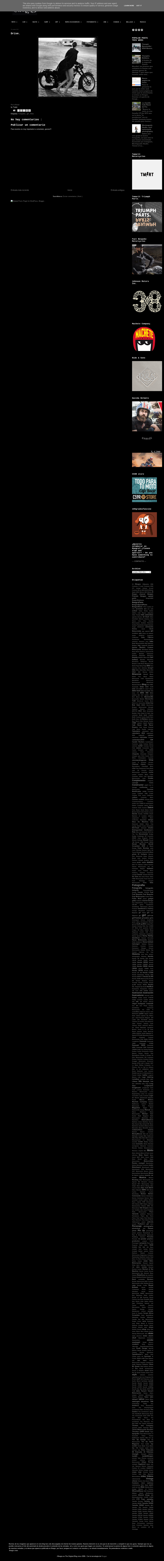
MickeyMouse (137, 1134)
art (152, 631)
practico (150, 1239)
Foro (146, 882)
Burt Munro (136, 721)
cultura (136, 797)
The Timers (143, 1423)
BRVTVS (135, 711)
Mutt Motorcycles (145, 1179)
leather (145, 1075)
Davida (135, 814)
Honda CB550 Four (146, 968)
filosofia (150, 874)
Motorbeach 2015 (147, 1167)
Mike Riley (135, 1138)
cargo (141, 744)
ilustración (148, 993)
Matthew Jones (137, 1122)
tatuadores (145, 1401)
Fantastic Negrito (139, 868)
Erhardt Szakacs (144, 860)
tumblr (137, 1456)
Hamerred (142, 934)
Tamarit (144, 1391)
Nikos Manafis (137, 1190)
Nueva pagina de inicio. (146, 80)
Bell (151, 657)
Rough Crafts (143, 1285)
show (134, 1331)
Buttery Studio (148, 721)
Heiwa (145, 942)
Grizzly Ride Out (143, 926)
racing (146, 1249)
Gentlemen (149, 904)
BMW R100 (136, 691)
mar (152, 1110)
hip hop (149, 952)
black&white (149, 678)
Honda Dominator (138, 974)
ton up (151, 1437)
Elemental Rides (142, 856)
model (141, 1142)
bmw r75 (136, 693)
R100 (151, 1245)
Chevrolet (144, 754)
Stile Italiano (144, 1366)
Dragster (145, 838)
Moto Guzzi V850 (147, 1157)
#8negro (138, 584)
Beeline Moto (142, 657)
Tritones (149, 1452)
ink (138, 1001)
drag (140, 838)
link (151, 1081)
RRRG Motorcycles (146, 1293)
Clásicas (136, 764)
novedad (135, 1200)
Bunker (151, 719)
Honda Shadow (142, 980)
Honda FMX (149, 974)
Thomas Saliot (137, 1427)
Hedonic (150, 940)
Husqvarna (136, 988)
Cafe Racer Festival (146, 727)
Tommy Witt (144, 1437)
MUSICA (143, 22)
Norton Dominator (147, 1196)
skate (150, 1333)
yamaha (150, 1499)
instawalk (149, 1003)
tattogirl (135, 1399)
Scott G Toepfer (137, 1313)
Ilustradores (138, 995)
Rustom (146, 1297)
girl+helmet (137, 918)
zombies (144, 1527)
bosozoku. (142, 703)
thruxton (150, 1429)
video (144, 1476)
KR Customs (149, 1057)
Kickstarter (145, 1051)
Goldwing (150, 920)
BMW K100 (149, 687)
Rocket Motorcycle (138, 1281)
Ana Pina (143, 621)
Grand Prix (149, 924)
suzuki (150, 1381)
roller (142, 1283)
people (135, 1224)
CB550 (151, 750)
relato (146, 1261)
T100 (151, 1389)
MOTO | (14, 22)
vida (141, 1474)
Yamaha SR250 (137, 1503)
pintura (140, 1233)
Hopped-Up (139, 986)
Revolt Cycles (144, 1271)
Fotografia (22, 114)
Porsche (150, 1237)
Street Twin (149, 1372)
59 (148, 590)
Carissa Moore (148, 744)
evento (150, 862)
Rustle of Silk (137, 1297)
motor (151, 1165)
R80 (145, 1247)
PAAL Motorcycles (140, 1212)
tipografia (136, 1433)
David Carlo (140, 812)
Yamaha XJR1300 (147, 1509)
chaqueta (136, 754)
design (150, 820)
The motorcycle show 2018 (141, 1415)
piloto (135, 1231)
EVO (134, 864)
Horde (145, 986)
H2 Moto (141, 930)
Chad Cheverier (146, 752)
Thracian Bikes (148, 1427)
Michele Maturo (140, 1132)
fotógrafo (137, 890)
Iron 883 (136, 1005)
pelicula (150, 1222)
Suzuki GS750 (137, 1387)
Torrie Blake (141, 1446)
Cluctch (145, 770)
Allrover (141, 619)
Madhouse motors (140, 1104)
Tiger (151, 1431)
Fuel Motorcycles (138, 896)
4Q (146, 590)
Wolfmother (149, 1493)
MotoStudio (145, 1173)
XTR (134, 1499)
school (144, 1311)
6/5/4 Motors (140, 592)
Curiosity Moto (147, 797)
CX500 (141, 803)
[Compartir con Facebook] (27, 110)
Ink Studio (144, 1001)
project (146, 1241)
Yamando (135, 1521)
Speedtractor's (138, 1354)
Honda (150, 956)
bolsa (151, 695)
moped (141, 1150)
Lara (146, 1071)
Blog (144, 684)
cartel (140, 746)
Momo (146, 1144)
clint (134, 768)
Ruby (146, 1295)
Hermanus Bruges (140, 948)
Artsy (144, 633)
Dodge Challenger (138, 836)
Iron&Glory (139, 1007)
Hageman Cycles (139, 932)
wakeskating (136, 1485)
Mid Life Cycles (148, 1134)
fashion (150, 868)
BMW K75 (135, 689)
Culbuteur (150, 795)
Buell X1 (144, 713)
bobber (135, 695)
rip (147, 1275)
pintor (134, 1233)
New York (145, 1188)
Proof (151, 1241)
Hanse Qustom (137, 936)
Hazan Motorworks (140, 940)
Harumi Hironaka (147, 938)
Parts (151, 1216)
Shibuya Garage (138, 1325)
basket (135, 653)
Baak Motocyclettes (138, 643)
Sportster (148, 1356)
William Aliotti (139, 1493)
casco (139, 748)
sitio (146, 1333)
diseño (150, 828)
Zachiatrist (149, 1523)
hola (143, 954)
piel (145, 1228)
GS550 (151, 926)
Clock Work (149, 768)
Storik (142, 1368)
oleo (142, 1210)
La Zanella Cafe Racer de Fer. (146, 105)
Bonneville (148, 697)
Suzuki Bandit (137, 1383)
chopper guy (136, 756)
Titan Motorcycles (146, 1433)
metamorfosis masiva (142, 1130)
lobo (144, 1083)
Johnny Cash (148, 1023)
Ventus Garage (144, 1470)
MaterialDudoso (147, 1120)
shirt (146, 1327)
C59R (134, 723)
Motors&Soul (136, 1173)
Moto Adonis (136, 1153)
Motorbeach (137, 1167)
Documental (144, 834)
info (134, 1001)
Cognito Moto (144, 774)
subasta (144, 1374)
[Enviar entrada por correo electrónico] (14, 110)
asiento (151, 633)
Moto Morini (138, 1159)
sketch (150, 1336)
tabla (138, 1391)
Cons (151, 783)
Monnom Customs (146, 1146)
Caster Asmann (138, 750)
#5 (133, 584)
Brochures (150, 705)
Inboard (147, 995)
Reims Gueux (137, 1261)
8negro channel (139, 594)
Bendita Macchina (146, 659)
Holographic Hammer (140, 956)
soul (134, 1348)
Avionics (142, 641)
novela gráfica (143, 1200)
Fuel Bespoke (137, 894)
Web (143, 1487)
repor (138, 1265)
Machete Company (140, 1102)
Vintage (149, 1478)
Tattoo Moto (149, 1399)
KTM (138, 1063)
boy (151, 703)
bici (149, 665)
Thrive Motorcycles (139, 1429)
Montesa (135, 1150)
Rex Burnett (145, 1273)
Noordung (136, 1194)
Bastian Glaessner (146, 653)
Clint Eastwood (141, 768)
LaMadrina (146, 1069)
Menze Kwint (149, 1126)
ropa (134, 1285)
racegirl (135, 1249)
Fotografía (139, 888)
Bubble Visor (136, 713)
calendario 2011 (147, 731)
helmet (150, 942)
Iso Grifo (147, 1009)
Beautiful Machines (146, 655)
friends (141, 892)
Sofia (145, 1344)
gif (140, 913)
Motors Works (148, 1171)
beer (148, 657)
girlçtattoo (146, 918)
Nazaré (135, 1184)
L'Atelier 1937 (148, 1063)
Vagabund (142, 1464)
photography (148, 1226)
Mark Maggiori (144, 1116)
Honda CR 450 (137, 972)
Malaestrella (136, 1110)
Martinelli (146, 1118)
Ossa (145, 1210)
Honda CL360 (148, 970)
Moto (32, 114)
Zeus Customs (137, 1525)
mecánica (142, 1126)
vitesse (135, 1481)
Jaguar (146, 1013)
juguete (140, 1031)
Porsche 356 (136, 1239)
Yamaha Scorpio (138, 1501)
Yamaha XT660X (137, 1519)
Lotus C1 (144, 1093)
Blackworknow (137, 684)
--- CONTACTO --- (139, 561)
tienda (147, 1431)
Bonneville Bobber (138, 699)
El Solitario (143, 854)
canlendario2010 (141, 740)
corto (145, 791)
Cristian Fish (137, 795)
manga (142, 1110)
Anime (137, 629)
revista (145, 1267)
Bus (142, 721)
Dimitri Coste (142, 826)
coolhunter (144, 787)
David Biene (145, 810)
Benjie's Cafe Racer (138, 663)
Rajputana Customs (146, 1255)
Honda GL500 (148, 976)
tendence (136, 1405)
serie (144, 1321)
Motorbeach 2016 (139, 1169)
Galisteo (139, 900)
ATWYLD (143, 635)
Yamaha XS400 (137, 1511)
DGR (151, 822)
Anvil (145, 629)
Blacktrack (150, 682)
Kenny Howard (148, 1049)
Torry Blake (149, 1446)
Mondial (150, 1144)
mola (134, 1144)
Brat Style (136, 705)
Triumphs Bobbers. (146, 57)
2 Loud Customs (144, 586)
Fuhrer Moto (149, 896)
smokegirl (137, 1342)
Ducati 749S (139, 842)
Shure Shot (140, 1331)
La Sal (143, 1067)
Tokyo (145, 1435)
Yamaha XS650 (148, 1513)
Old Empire (144, 1208)
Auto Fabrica (147, 637)
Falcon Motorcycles (140, 866)
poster (144, 1239)
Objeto (145, 1204)
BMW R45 (144, 691)
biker (135, 672)
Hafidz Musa (149, 930)
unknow (144, 1460)
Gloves (144, 920)
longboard (137, 1088)
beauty (135, 657)
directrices (150, 826)
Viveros (140, 1481)
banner (136, 647)
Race (151, 1247)
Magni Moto (148, 1108)
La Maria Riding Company (142, 1065)
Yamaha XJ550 (137, 1509)
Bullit (141, 715)
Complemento (140, 780)
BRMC (144, 705)
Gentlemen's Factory (145, 908)
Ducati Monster (140, 844)
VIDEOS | (117, 22)
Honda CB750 (138, 970)
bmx (151, 693)
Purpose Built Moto (141, 1245)
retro (139, 1267)
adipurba (150, 613)
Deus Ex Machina (141, 822)
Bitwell (146, 674)
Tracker (142, 1448)
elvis (139, 858)
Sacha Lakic (140, 1301)
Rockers (150, 1279)
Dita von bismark (142, 832)
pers (151, 1224)
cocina (135, 774)
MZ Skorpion (143, 1182)
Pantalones (136, 1216)
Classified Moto (147, 766)
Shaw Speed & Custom (144, 1323)
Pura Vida (150, 1243)
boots (147, 701)
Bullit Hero (149, 717)
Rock (135, 1279)
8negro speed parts (142, 597)
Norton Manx (149, 1198)
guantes (146, 928)
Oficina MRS (146, 1206)
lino (133, 1083)
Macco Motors (146, 1100)
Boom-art (141, 701)
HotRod (150, 987)
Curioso (135, 799)
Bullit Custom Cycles (139, 717)
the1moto (150, 1423)
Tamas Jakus (148, 1393)
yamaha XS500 (137, 1513)
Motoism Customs (143, 1165)
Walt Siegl (145, 1485)
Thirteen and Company (142, 1425)
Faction (150, 864)
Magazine (137, 1108)
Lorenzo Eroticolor (144, 1089)
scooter (150, 1311)
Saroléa (144, 1305)
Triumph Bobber (147, 1454)
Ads (143, 615)
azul (148, 641)
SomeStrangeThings (146, 1346)
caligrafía (143, 735)
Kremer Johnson (137, 1059)
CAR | (24, 22)
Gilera (144, 912)
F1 (137, 864)
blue (148, 684)
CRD (147, 793)
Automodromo (148, 639)
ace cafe (150, 609)
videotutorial (139, 1479)
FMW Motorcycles (138, 878)
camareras (136, 737)
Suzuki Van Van (137, 1389)
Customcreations (139, 801)
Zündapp (135, 1529)
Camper (150, 737)
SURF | (47, 22)
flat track (142, 876)
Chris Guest (145, 756)
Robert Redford (137, 1277)
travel (151, 1448)
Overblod (150, 1210)
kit (152, 1055)
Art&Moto (135, 633)
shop (144, 1329)
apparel (148, 631)
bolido (147, 695)
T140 (134, 1391)
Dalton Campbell (138, 805)
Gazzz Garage (148, 902)
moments (139, 1144)
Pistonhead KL (148, 1233)
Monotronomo (148, 1148)
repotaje (144, 1265)
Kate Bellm (144, 1039)
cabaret (140, 723)
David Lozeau (148, 812)
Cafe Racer (138, 725)
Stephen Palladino (142, 1364)
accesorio (140, 609)
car (151, 739)
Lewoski (143, 1079)
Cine (151, 760)
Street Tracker (141, 1372)
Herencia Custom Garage (142, 946)
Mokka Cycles (148, 1142)
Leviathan (136, 1079)
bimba (151, 672)
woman (135, 1495)
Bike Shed (139, 670)
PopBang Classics (139, 1237)
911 (145, 606)
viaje (140, 1472)
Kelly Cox (140, 1049)
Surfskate (144, 1381)
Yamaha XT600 (148, 1517)
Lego (144, 1077)
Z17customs (142, 1523)
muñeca (142, 1175)
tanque (135, 1395)
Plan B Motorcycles (139, 1235)
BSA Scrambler (148, 711)
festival (145, 874)
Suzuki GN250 (148, 1383)
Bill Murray (143, 672)
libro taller (149, 1079)
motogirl (142, 1163)
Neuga (148, 1185)
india (151, 995)
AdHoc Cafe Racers (140, 613)
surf (138, 1379)
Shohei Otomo (137, 1329)
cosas (135, 793)
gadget (150, 898)
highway (142, 952)
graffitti (143, 924)
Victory (135, 1474)
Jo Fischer (141, 1021)
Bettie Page (136, 665)
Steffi (134, 1364)
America (147, 619)
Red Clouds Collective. (145, 1259)
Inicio (70, 190)
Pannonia (150, 1214)
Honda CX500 (148, 972)
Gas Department (138, 902)
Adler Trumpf (136, 615)
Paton (134, 1218)
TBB (151, 1401)
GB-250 (136, 904)
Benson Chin (149, 663)
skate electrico (137, 1336)
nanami (151, 1182)
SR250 (139, 1358)
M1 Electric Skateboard (140, 1097)
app (143, 631)
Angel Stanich (148, 625)
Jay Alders (149, 1015)
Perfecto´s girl (144, 1224)
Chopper (150, 754)
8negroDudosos (138, 600)
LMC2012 (138, 1083)
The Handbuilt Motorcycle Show (142, 1413)
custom (142, 799)
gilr (149, 913)
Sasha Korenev (147, 1307)
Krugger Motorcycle (139, 1061)
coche (151, 772)
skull (135, 1338)
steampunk (149, 1362)
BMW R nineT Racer (146, 689)
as (147, 633)
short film (150, 1329)
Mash (151, 1118)
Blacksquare (139, 682)
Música (151, 1177)
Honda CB (136, 958)
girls (151, 918)
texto (135, 1407)
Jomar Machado (141, 1027)
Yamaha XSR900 (148, 1515)
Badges (135, 645)
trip (139, 1450)
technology (137, 1403)
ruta (138, 1299)
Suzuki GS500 (137, 1385)
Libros (135, 1081)
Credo (151, 793)
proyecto (143, 1243)
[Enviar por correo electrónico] (18, 110)
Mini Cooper (149, 1138)
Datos (150, 807)
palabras (143, 1214)
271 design (137, 588)
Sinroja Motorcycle (138, 1333)
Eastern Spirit (147, 850)
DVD (144, 846)
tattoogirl (136, 1401)
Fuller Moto (137, 898)
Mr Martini (135, 1175)
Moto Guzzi (144, 1155)
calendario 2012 (139, 733)
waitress (150, 1483)
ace (146, 609)
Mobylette (150, 1140)
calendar (150, 729)
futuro (145, 898)
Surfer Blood (136, 1381)
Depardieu (144, 820)
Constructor (138, 785)
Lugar (151, 1095)
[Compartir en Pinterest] (29, 110)
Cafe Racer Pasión (140, 729)
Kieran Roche (145, 1053)
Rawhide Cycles (145, 1257)
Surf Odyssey (145, 1379)
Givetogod (136, 920)
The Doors (147, 1409)
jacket (141, 1013)
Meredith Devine (148, 1128)
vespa (135, 1472)
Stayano (143, 1362)
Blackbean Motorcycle (142, 680)
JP (148, 1029)
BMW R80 (145, 693)
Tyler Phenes (142, 1458)
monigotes (136, 1146)
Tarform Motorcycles (146, 1395)
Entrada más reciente (20, 190)
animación (149, 627)
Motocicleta (138, 1161)
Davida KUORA (143, 814)
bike (134, 670)
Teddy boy (148, 1403)
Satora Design (140, 1309)
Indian (135, 997)
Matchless (137, 1120)
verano (151, 1470)
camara (150, 735)
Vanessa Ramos (141, 1466)
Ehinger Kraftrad (142, 852)
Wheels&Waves (138, 1491)
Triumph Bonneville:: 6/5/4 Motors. (147, 46)
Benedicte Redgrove (140, 661)
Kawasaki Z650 (141, 1047)
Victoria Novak (148, 1472)
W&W (144, 1483)
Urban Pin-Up (147, 1462)
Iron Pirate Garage (146, 1005)
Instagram (142, 1003)
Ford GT (150, 878)
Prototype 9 (136, 1243)
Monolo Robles (138, 1148)
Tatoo (147, 1397)
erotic (139, 862)
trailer (147, 1448)
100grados (146, 584)
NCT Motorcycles (144, 1184)
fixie (137, 876)
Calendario (137, 731)
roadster (150, 1275)
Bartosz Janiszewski (146, 651)
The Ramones (145, 1421)
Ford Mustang (140, 880)
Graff (139, 924)
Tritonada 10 (140, 1452)
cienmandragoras (140, 760)
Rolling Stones (148, 1283)
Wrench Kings (144, 1495)
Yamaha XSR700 (137, 1515)
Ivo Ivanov (146, 1011)
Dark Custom (143, 807)
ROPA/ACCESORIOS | (73, 22)
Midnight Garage (138, 1136)
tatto (151, 1397)
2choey (146, 588)
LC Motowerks (147, 1073)
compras (150, 780)
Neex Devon (141, 1185)
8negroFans (137, 602)
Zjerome (146, 1525)
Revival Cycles (137, 1269)
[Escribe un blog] (21, 110)
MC (148, 1124)
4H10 (143, 590)
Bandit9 (150, 645)
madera (151, 1102)
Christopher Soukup (145, 758)
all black (146, 617)
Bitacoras (137, 674)
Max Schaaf (143, 1124)
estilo (144, 862)
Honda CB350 (143, 962)
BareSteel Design (147, 649)
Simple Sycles (148, 1331)
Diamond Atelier (139, 824)
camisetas (144, 737)
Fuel (151, 892)
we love (138, 1487)
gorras (134, 924)
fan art (150, 866)
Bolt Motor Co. (138, 697)
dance (146, 805)
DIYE (149, 832)
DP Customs (149, 836)
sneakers (137, 1344)
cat (147, 750)
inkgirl (135, 1003)
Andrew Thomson (147, 623)
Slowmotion (139, 1340)
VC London (142, 1468)
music (135, 1177)
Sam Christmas (138, 1303)
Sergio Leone (137, 1321)
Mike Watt (142, 1138)
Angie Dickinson (138, 627)
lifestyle (146, 1081)
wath (134, 1487)
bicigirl (150, 668)
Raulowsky (136, 1257)
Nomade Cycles (146, 1192)
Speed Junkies (142, 1350)
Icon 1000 (140, 990)
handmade (149, 934)
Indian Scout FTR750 (145, 997)
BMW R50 (150, 691)
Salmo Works (148, 1301)
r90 (148, 1247)
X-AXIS (146, 1497)
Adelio (151, 611)
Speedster (150, 1352)
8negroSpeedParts (139, 605)
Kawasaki (143, 1041)
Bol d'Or (141, 695)
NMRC (144, 1190)
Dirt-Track (136, 828)
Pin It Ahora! (15, 105)
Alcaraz (140, 617)
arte (141, 633)
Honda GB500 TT (137, 976)
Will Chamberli (148, 1491)
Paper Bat (145, 1216)
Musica (144, 1177)
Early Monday (144, 848)
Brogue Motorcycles (140, 707)
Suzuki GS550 (148, 1385)
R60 (141, 1247)
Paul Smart (146, 1220)
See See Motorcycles (145, 1319)
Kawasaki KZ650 (146, 1043)
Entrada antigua (117, 190)
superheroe (136, 1377)
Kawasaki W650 (139, 1045)
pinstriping (149, 1230)
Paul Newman (148, 1218)
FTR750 (147, 892)
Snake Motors (148, 1342)
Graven (134, 926)
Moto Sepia (148, 1159)
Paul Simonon (137, 1220)
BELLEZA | (130, 22)
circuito (150, 762)
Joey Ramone (149, 1021)
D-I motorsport (148, 803)
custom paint (149, 799)
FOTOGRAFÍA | (92, 22)
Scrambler (136, 1315)
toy (134, 1448)
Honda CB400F (143, 964)
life (141, 1081)
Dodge (151, 834)
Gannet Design (147, 900)
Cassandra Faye (147, 748)
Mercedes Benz (137, 1128)
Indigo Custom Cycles (140, 999)
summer (150, 1374)
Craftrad (141, 793)
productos (137, 1241)
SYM (148, 1389)
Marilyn (146, 1114)
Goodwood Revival (147, 922)
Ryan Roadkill (145, 1299)
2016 (151, 586)
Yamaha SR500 (138, 1505)
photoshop (137, 1228)
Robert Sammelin (147, 1277)
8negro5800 (149, 598)
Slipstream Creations (145, 1338)
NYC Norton (136, 1204)
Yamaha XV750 (148, 1519)
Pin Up (142, 1230)
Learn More (129, 5)
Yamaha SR (148, 1501)
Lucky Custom (144, 1095)
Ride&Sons (141, 1275)
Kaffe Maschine (144, 1035)
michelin (150, 1132)
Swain (145, 1389)
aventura (135, 641)
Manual (148, 1110)
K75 (137, 1035)
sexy (134, 1323)
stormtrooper (149, 1368)
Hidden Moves (146, 950)
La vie (139, 1069)
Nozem (151, 1200)
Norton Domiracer (138, 1198)
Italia (141, 1011)
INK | (105, 22)
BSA (140, 711)
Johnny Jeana (137, 1025)
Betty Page (143, 665)
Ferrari (140, 874)
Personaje (138, 1226)
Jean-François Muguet (143, 1017)
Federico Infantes (139, 872)
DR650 (135, 838)
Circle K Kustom (140, 762)
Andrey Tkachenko (138, 625)
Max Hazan (136, 1124)
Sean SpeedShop (147, 1315)
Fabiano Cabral (143, 864)
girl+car (150, 915)
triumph (136, 1454)
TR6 (137, 1448)
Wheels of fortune (145, 1489)
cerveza (136, 752)
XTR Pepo (141, 1499)
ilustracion (137, 993)
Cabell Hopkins (148, 723)
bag (139, 645)
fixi (133, 876)
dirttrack (144, 828)
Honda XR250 (142, 984)
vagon (148, 1464)
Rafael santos (143, 1251)
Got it (139, 5)
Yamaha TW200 (148, 1507)
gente (143, 904)
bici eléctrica (143, 668)
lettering (150, 1077)
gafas (134, 900)
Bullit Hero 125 (137, 719)
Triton (143, 1450)
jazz (133, 1017)
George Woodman (139, 910)
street (147, 1370)
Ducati (146, 840)
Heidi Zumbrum (137, 942)
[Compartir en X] (24, 110)
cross (144, 795)
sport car (140, 1356)
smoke (150, 1340)
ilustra (151, 990)
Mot (145, 1150)
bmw (142, 687)
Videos (150, 1476)
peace (144, 1222)
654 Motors (148, 592)
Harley (145, 936)
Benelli (151, 661)
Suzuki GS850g (148, 1387)
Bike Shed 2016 (148, 670)
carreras (135, 746)
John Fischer (137, 1023)
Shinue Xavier (148, 1325)
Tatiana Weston (138, 1397)
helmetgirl (137, 944)
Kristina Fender (148, 1059)
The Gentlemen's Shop (145, 1411)
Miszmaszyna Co (139, 1140)
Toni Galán (146, 1444)
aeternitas (149, 615)
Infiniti (151, 999)
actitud (135, 611)
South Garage (142, 1348)
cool (147, 785)
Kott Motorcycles (138, 1057)
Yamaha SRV (149, 1505)
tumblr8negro (147, 1456)
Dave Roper (136, 810)
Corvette (150, 791)
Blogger (104, 1556)
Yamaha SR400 (147, 1503)
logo (147, 1083)
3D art (139, 590)
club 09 (136, 770)
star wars (143, 1360)
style (136, 1374)
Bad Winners (149, 643)
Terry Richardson (147, 1405)
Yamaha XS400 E (147, 1511)
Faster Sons (137, 870)
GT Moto (135, 928)
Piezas (150, 1228)
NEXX (151, 1188)
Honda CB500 (142, 966)
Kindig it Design (146, 1055)
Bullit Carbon (148, 715)
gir (140, 915)
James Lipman (141, 1015)
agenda (134, 617)
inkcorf (151, 1001)
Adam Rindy (144, 611)
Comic (150, 778)
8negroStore (137, 607)
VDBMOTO (149, 1468)
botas (148, 703)
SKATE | (35, 22)
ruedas (151, 1295)
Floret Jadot (149, 876)
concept (140, 783)
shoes (151, 1327)
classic (144, 764)
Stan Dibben (149, 1358)
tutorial (135, 1458)
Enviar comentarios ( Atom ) (72, 196)
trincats (135, 1450)
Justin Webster (147, 1033)
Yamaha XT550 (137, 1517)
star (134, 1360)
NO (148, 1190)
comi (145, 778)
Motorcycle (140, 1171)
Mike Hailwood (148, 1136)
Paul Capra (140, 1218)
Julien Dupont (137, 1033)
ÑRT (141, 1204)
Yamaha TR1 (137, 1507)
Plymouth (150, 1235)
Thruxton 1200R (138, 1431)
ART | (57, 22)
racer (141, 1249)
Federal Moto (148, 870)
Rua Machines (138, 1295)
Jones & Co (142, 1029)
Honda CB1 (144, 958)
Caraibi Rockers (138, 742)
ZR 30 (150, 1527)
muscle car (149, 1175)
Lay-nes (139, 1073)
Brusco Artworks (146, 709)
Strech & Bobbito (138, 1370)
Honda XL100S (143, 982)
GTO (141, 928)
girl (28, 114)
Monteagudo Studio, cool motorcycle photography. (147, 128)
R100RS (135, 1247)
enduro (145, 858)
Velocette (135, 1470)
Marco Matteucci (141, 1112)
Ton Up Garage (139, 1439)
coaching (145, 772)
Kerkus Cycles (137, 1051)
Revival (151, 1267)
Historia (136, 954)
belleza (136, 659)
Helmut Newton (147, 944)
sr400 (143, 1358)
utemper (135, 1464)
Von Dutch (146, 1481)
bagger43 (145, 645)
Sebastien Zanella (139, 1317)
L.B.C (142, 1063)
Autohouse (138, 639)
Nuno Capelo (137, 1202)
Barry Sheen (136, 651)
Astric (135, 635)
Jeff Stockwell (143, 1019)
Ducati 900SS (148, 842)
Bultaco (145, 719)
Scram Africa (148, 1313)
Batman (135, 655)
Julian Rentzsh (148, 1031)
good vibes (136, 922)
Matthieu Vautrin (148, 1122)
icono (146, 990)
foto (151, 882)
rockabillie (142, 1279)
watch (151, 1485)
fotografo (149, 888)
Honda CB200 (143, 960)
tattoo (142, 1399)
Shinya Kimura (138, 1327)
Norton (144, 1194)
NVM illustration (147, 1202)
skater (145, 1336)
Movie (151, 1173)
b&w (151, 641)
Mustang (135, 1180)
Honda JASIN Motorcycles (140, 978)
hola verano (149, 954)
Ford (146, 878)
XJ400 (151, 1497)
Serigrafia (150, 1321)
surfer (151, 1379)
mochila (135, 1142)
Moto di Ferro (145, 1153)
